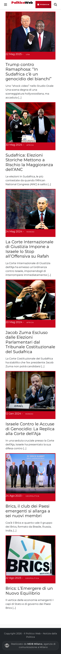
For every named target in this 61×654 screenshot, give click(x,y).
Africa (30, 145)
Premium (44, 4)
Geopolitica (32, 496)
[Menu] (5, 4)
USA (28, 54)
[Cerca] (55, 4)
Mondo (30, 232)
